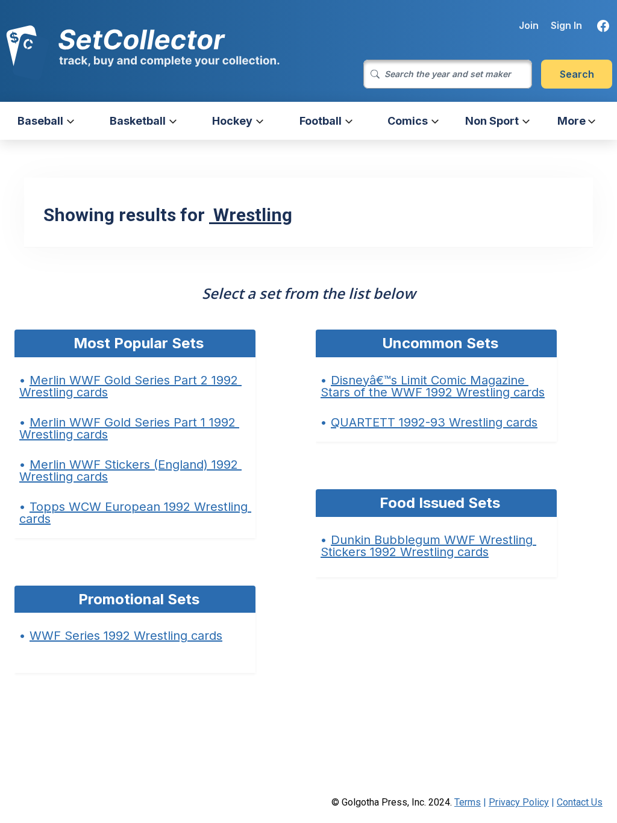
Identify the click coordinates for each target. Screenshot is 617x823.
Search (577, 74)
